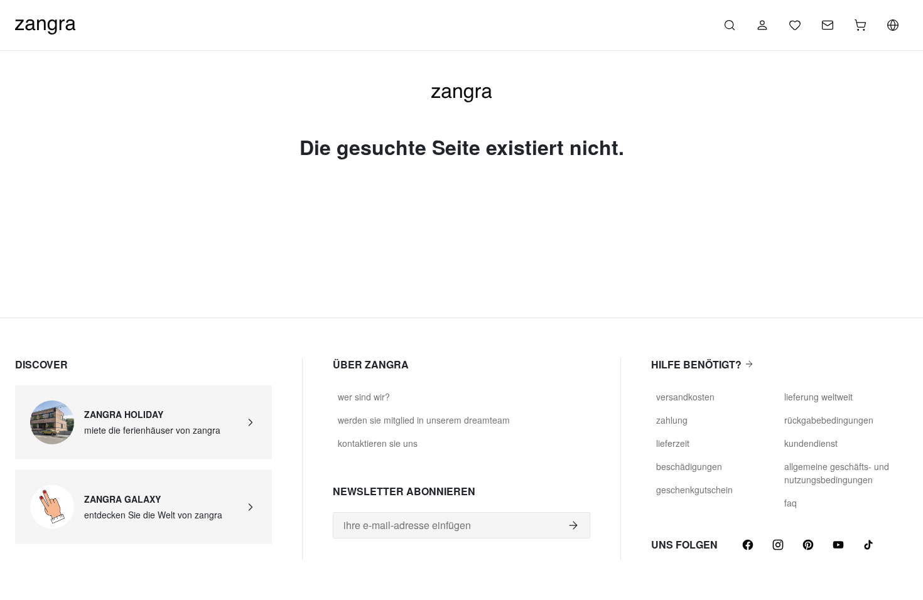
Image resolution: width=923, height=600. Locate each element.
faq (790, 502)
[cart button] (860, 25)
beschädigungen (689, 466)
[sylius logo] (45, 23)
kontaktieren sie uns (378, 443)
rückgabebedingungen (828, 420)
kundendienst (811, 443)
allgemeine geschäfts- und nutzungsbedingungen (836, 473)
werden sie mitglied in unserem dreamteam (424, 420)
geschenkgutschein (694, 489)
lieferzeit (672, 443)
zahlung (672, 420)
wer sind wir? (364, 396)
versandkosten (685, 396)
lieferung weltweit (818, 396)
